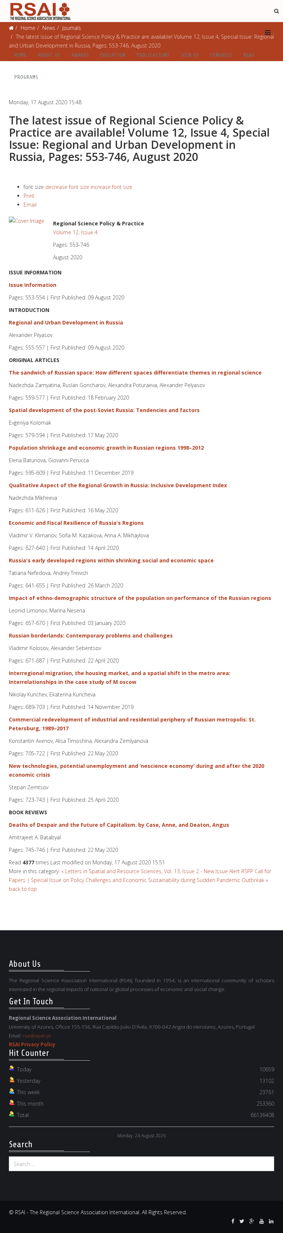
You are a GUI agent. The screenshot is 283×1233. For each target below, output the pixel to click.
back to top (23, 888)
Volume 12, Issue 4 (75, 232)
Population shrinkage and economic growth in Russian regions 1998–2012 (106, 447)
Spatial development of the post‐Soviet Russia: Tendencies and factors (104, 410)
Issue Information (32, 284)
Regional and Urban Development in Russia (66, 322)
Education (113, 55)
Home (20, 55)
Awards (80, 55)
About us (49, 55)
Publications (153, 55)
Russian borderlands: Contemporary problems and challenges (91, 635)
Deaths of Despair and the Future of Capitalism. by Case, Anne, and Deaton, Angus (119, 824)
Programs (26, 77)
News (249, 55)
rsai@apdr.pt (36, 1035)
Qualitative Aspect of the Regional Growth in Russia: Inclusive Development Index (118, 485)
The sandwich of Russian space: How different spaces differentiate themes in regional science (135, 372)
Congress (221, 55)
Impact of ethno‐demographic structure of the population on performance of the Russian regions (140, 597)
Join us (190, 55)
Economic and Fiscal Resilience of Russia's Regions (76, 522)
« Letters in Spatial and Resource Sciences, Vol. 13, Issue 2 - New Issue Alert (150, 871)
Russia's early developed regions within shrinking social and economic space (111, 560)
